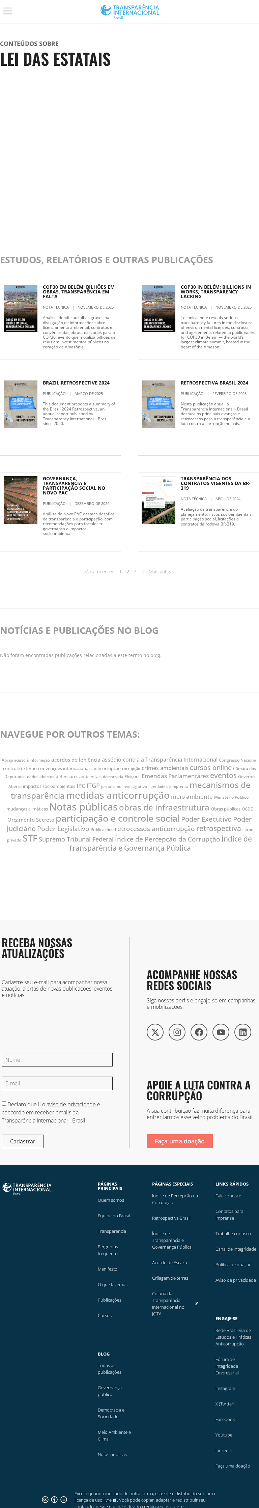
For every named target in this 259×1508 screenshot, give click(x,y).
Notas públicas (83, 807)
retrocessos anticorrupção (155, 828)
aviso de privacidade (71, 1104)
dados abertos (40, 776)
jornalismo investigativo (124, 786)
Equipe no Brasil (114, 1216)
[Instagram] (177, 1032)
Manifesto (107, 1269)
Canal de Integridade (235, 1249)
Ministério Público (231, 797)
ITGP (93, 785)
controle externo (20, 768)
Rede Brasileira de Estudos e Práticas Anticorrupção (233, 1337)
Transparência (112, 1231)
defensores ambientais (79, 776)
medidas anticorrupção (118, 795)
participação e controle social (118, 818)
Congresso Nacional (238, 760)
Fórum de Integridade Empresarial (227, 1366)
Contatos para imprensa (229, 1214)
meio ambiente (192, 796)
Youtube (223, 1435)
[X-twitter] (155, 1032)
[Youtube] (220, 1032)
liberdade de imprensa (168, 786)
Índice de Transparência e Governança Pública (160, 843)
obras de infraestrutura (164, 807)
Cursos (105, 1315)
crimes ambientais (165, 768)
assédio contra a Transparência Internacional (160, 759)
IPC (81, 785)
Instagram (225, 1388)
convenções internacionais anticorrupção (79, 768)
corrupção (131, 768)
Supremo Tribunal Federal (76, 839)
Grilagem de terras (170, 1278)
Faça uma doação (232, 1466)
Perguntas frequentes (108, 1250)
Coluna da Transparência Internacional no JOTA (168, 1303)
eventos (223, 775)
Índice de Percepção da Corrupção (167, 839)
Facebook (225, 1419)
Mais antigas (162, 571)
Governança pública (110, 1391)
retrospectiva (218, 828)
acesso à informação (32, 760)
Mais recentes (99, 571)
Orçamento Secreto (30, 819)
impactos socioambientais (49, 786)
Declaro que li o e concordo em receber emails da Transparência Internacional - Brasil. (51, 1112)
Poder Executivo (206, 819)
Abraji (7, 760)
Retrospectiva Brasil (171, 1218)
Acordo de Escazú (169, 1262)
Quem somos (111, 1200)
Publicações (102, 829)
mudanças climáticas (27, 809)
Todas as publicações (109, 1368)
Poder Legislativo (63, 828)
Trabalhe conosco (233, 1233)
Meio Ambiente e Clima (114, 1435)
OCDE (247, 809)
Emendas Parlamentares (175, 776)
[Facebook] (199, 1032)
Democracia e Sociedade (111, 1413)
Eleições (132, 776)
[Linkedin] (242, 1032)
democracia (113, 776)
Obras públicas (225, 809)
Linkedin (223, 1450)
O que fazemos (112, 1284)
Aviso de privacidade (235, 1280)
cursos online (211, 767)
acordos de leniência (75, 759)
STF (30, 838)
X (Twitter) (225, 1404)
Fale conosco (228, 1196)
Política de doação (233, 1264)
